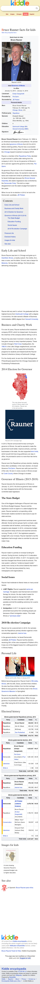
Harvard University (18, 129)
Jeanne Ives (22, 633)
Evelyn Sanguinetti (18, 94)
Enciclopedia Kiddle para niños (11, 981)
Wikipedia (19, 975)
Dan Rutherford (20, 732)
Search (36, 8)
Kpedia (26, 14)
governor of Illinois (16, 144)
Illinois (20, 110)
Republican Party (25, 156)
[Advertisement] (20, 21)
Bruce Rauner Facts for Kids (11, 951)
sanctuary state (15, 616)
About (17, 979)
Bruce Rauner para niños (24, 887)
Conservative (7, 822)
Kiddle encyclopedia (20, 941)
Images (12, 14)
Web (7, 14)
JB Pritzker (16, 99)
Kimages (19, 14)
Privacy (24, 979)
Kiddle (3, 979)
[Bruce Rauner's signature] (19, 132)
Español (32, 14)
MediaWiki (12, 977)
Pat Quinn (16, 96)
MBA (26, 129)
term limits (34, 451)
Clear (32, 8)
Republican (16, 113)
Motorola (5, 263)
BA (26, 126)
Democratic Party (10, 183)
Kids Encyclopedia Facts (9, 32)
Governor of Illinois (18, 86)
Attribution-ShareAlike (17, 945)
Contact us (32, 979)
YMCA (4, 346)
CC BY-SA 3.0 (22, 971)
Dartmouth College (18, 126)
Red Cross (18, 344)
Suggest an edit (25, 958)
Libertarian (6, 763)
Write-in (5, 768)
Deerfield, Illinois (7, 258)
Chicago (15, 110)
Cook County (8, 473)
